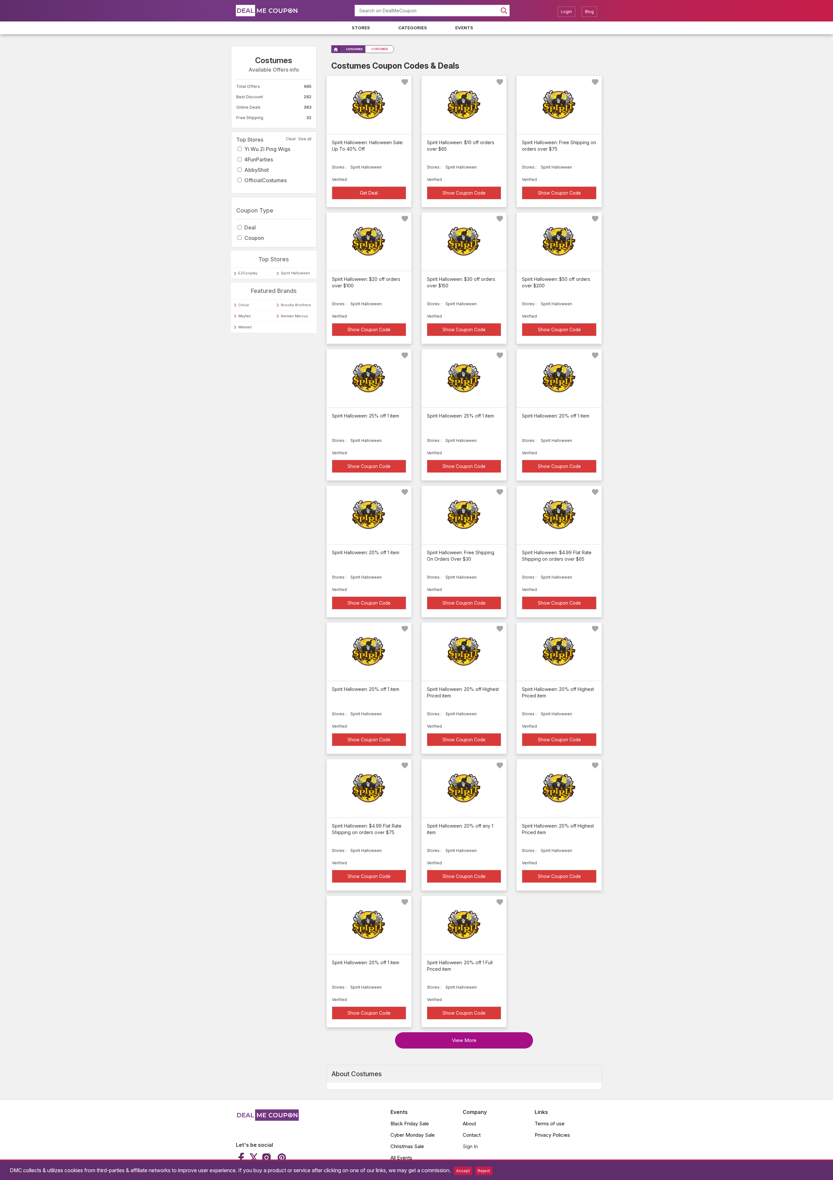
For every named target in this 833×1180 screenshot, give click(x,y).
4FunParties (258, 159)
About (469, 1123)
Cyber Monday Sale (412, 1135)
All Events (401, 1158)
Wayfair (244, 316)
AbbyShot (256, 170)
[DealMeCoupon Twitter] (254, 1157)
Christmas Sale (407, 1146)
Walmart (245, 327)
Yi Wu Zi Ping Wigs (267, 149)
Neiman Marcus (294, 316)
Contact (472, 1135)
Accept (463, 1170)
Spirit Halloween (295, 273)
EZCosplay (247, 273)
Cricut (243, 305)
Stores (361, 27)
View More (464, 1040)
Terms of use (550, 1123)
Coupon (254, 238)
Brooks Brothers (296, 305)
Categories (412, 27)
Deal (250, 227)
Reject (484, 1170)
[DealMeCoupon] (267, 1119)
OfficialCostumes (265, 180)
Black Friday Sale (409, 1123)
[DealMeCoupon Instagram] (266, 1157)
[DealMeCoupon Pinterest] (281, 1157)
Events (464, 27)
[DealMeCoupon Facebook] (242, 1157)
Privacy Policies (552, 1135)
